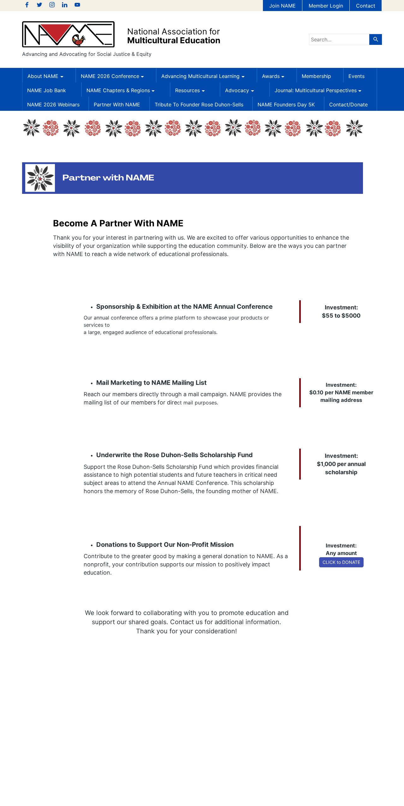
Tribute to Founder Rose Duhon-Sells (199, 104)
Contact (365, 6)
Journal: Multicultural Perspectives (316, 90)
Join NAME (282, 6)
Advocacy (237, 90)
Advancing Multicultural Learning (200, 76)
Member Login (326, 6)
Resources (187, 90)
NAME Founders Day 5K (286, 104)
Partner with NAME (117, 104)
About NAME (42, 76)
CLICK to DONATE (341, 562)
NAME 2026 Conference (110, 76)
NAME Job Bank (46, 90)
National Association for (173, 36)
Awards (271, 76)
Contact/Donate (348, 104)
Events (356, 76)
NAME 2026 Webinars (53, 104)
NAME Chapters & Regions (118, 90)
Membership (316, 76)
